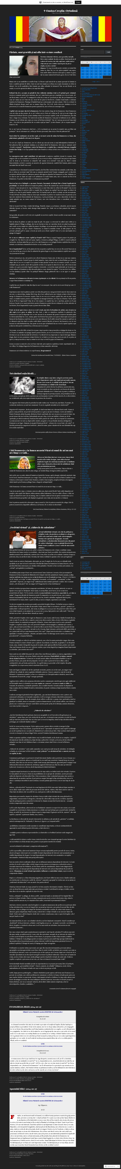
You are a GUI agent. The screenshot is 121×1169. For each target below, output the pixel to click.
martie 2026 (85, 195)
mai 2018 (84, 355)
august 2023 (85, 248)
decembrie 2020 (86, 302)
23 (96, 74)
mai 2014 (84, 436)
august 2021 (85, 288)
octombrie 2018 (86, 346)
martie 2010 (85, 517)
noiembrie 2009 (86, 524)
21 (87, 74)
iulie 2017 (85, 371)
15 (91, 71)
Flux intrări (85, 565)
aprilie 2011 (85, 495)
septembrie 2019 (86, 327)
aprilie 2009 (85, 536)
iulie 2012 (85, 470)
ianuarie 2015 (86, 422)
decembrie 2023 (86, 241)
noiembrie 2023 (86, 243)
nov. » (98, 81)
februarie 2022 (86, 278)
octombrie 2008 (86, 546)
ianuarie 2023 (86, 260)
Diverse (84, 112)
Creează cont (86, 562)
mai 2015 (84, 416)
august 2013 (85, 451)
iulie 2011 (85, 490)
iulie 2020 (85, 310)
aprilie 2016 (85, 397)
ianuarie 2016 (86, 402)
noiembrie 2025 (86, 202)
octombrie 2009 (86, 526)
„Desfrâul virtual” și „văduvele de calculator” (32, 527)
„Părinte (16, 365)
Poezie (84, 144)
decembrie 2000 (86, 548)
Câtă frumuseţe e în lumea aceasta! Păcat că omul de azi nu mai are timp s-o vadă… (41, 451)
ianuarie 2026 (86, 199)
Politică (84, 145)
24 (100, 74)
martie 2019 (85, 338)
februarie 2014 (86, 441)
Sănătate (84, 162)
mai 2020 (84, 314)
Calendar (84, 103)
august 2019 (85, 329)
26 (109, 74)
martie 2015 (85, 419)
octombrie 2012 (86, 466)
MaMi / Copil (85, 130)
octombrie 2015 (86, 407)
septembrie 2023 (86, 246)
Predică (84, 147)
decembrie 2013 (86, 444)
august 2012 (85, 468)
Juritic (84, 127)
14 (87, 71)
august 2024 (85, 227)
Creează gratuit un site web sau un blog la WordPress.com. (52, 1166)
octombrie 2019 (86, 326)
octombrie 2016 (86, 387)
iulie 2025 (85, 209)
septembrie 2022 (86, 266)
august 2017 (85, 370)
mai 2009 (84, 534)
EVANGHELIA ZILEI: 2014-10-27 (25, 1006)
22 (91, 74)
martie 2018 (85, 358)
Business (84, 101)
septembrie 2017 (86, 368)
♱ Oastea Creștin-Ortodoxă (61, 10)
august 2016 (85, 390)
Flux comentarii (86, 567)
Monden (84, 132)
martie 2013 (85, 460)
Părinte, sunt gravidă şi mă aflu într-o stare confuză (35, 52)
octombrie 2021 (86, 285)
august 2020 (85, 309)
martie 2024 (85, 236)
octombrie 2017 (86, 366)
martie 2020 (85, 317)
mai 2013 (84, 456)
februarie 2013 (86, 461)
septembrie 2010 (86, 507)
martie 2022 (85, 277)
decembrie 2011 (86, 482)
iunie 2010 (85, 512)
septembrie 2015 (86, 409)
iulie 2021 (85, 290)
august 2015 (85, 410)
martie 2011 (85, 497)
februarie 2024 (86, 238)
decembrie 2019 (86, 322)
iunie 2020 (85, 312)
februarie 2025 (86, 217)
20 (82, 74)
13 (82, 71)
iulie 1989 (85, 549)
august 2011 (85, 488)
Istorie (84, 123)
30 (96, 77)
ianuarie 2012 (86, 480)
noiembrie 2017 (86, 365)
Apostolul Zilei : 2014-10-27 (23, 1088)
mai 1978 (84, 551)
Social (84, 159)
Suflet (83, 161)
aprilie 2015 (85, 417)
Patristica (85, 139)
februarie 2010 (86, 519)
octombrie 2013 (86, 448)
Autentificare (86, 564)
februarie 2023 (86, 258)
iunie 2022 (85, 271)
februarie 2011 (86, 499)
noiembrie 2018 (86, 344)
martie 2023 (85, 256)
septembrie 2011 (86, 487)
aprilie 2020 (85, 316)
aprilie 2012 (85, 475)
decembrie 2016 (86, 383)
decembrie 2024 (86, 221)
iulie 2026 (85, 188)
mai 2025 (84, 212)
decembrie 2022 (86, 261)
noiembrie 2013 (86, 446)
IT (82, 125)
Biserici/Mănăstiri (87, 96)
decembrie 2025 (86, 200)
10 (100, 68)
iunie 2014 (85, 434)
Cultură (84, 108)
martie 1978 (85, 553)
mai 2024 (84, 232)
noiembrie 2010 (86, 504)
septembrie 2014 (86, 429)
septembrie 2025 (86, 205)
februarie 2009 (86, 539)
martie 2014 (85, 439)
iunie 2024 (85, 231)
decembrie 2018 (86, 343)
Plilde (83, 142)
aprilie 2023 (85, 254)
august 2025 (85, 207)
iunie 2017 (85, 373)
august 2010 (85, 509)
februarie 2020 (86, 319)
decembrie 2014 (86, 424)
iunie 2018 (85, 353)
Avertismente (86, 93)
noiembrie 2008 (86, 544)
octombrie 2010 (86, 505)
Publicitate (85, 151)
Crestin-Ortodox (19, 363)
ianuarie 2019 (86, 341)
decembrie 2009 (86, 522)
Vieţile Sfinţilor (86, 178)
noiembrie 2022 (86, 263)
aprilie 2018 (85, 356)
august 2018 (85, 349)
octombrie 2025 (86, 204)
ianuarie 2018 (86, 361)
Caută (82, 49)
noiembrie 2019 (86, 324)
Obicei (84, 137)
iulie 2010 (85, 510)
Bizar (83, 98)
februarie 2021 (86, 299)
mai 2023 (84, 253)
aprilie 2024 (85, 234)
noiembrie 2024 (86, 222)
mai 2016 (84, 395)
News (83, 135)
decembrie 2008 (86, 543)
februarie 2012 (86, 478)
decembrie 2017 (86, 363)
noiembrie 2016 (86, 385)
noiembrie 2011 (86, 483)
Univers (84, 173)
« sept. (94, 81)
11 (104, 68)
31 (100, 77)
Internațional (86, 122)
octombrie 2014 (86, 427)
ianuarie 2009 (86, 541)
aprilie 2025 (85, 214)
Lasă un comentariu (15, 367)
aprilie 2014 (85, 438)
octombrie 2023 (86, 244)
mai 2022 (84, 273)
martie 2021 (85, 297)
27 (82, 77)
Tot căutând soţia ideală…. (22, 373)
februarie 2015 (86, 421)
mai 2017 (84, 375)
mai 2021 (84, 293)
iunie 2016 (85, 394)
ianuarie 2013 (86, 463)
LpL (83, 129)
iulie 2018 (85, 351)
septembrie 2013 (86, 449)
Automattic (82, 1166)
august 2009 (85, 529)
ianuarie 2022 (86, 280)
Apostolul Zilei (19, 1154)
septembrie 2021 (86, 287)
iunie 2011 (85, 492)
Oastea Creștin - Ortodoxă (35, 361)
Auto (83, 91)
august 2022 (85, 268)
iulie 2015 (85, 412)
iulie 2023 (85, 249)
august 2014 (85, 431)
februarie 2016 (86, 400)
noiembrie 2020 (86, 304)
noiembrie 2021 (86, 283)
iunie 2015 (85, 414)
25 (104, 74)
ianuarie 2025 (86, 219)
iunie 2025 (85, 210)
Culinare (84, 106)
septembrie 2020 (86, 307)
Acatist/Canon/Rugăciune (89, 88)
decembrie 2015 (86, 404)
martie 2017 (85, 378)
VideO (84, 176)
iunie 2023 (85, 251)
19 (109, 71)
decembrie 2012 (86, 465)
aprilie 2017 (85, 377)
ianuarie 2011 (86, 500)
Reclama (84, 152)
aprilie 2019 (85, 336)
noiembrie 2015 (86, 405)
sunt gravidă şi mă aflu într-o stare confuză (31, 365)
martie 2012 (85, 477)
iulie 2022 (85, 270)
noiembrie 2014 (86, 426)
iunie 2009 (85, 533)
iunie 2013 (85, 455)
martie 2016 (85, 399)
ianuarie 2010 (86, 521)
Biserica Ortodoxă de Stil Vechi (91, 95)
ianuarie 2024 (86, 239)
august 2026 (85, 187)
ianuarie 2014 (86, 443)
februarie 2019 (86, 339)
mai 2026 (84, 192)
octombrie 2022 (86, 265)
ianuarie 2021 (86, 300)
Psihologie (85, 149)
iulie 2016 (85, 392)
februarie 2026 (86, 197)
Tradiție (84, 168)
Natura (84, 134)
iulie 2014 (85, 433)
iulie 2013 (85, 453)
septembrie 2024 (86, 226)
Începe (78, 2)
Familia (27, 363)
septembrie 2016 (86, 388)
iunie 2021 (85, 292)
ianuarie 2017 (86, 382)
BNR (83, 100)
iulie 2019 (85, 331)
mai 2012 (84, 473)
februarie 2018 (86, 360)
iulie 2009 (85, 531)
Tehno (84, 164)
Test (83, 166)
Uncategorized (86, 171)
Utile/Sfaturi (85, 174)
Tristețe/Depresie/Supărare (90, 169)
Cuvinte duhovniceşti (88, 110)
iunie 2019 (85, 332)
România (84, 156)
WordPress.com (86, 569)
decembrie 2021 (86, 282)
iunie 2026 (85, 190)
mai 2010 (84, 514)
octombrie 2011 (86, 485)
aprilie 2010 (85, 516)
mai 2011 (84, 494)
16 (96, 71)
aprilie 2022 (85, 275)
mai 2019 (84, 334)
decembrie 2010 (86, 502)
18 (104, 71)
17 (100, 71)
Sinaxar (84, 157)
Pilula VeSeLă (86, 140)
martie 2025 (85, 215)
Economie (85, 113)
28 (87, 77)
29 (91, 77)
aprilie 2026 (85, 193)
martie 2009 (85, 538)
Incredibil (85, 120)
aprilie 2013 (85, 458)
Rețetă (84, 154)
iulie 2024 (85, 229)
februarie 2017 (86, 380)
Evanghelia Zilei (29, 1079)
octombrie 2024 (86, 224)
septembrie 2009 (86, 527)
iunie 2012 (85, 471)
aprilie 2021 (85, 295)
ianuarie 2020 (86, 321)
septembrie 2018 (86, 348)
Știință (84, 117)
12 (109, 68)
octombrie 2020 (86, 305)
